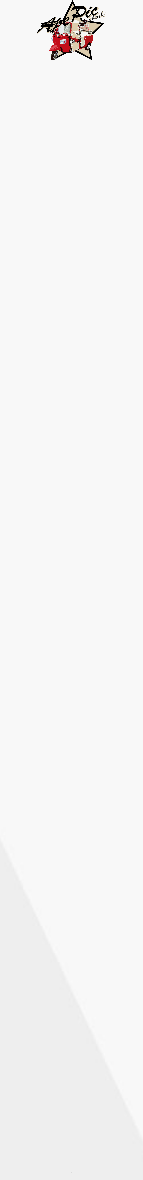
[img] (71, 590)
